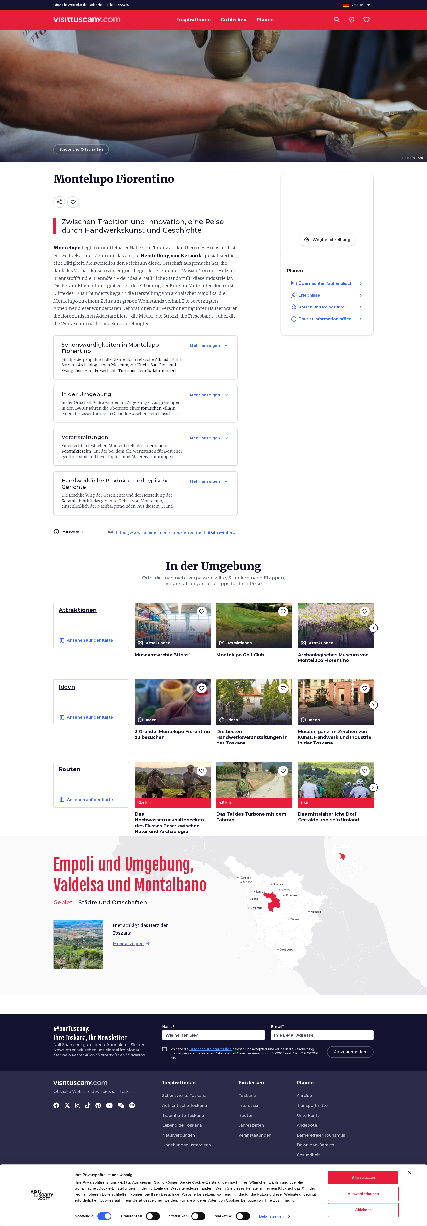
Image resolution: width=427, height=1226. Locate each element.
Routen (245, 1115)
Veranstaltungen (254, 1135)
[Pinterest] (98, 1106)
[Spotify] (132, 1106)
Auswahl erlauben (363, 1194)
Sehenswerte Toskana (184, 1095)
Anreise (304, 1095)
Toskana (247, 1095)
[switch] (153, 1216)
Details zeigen (271, 1216)
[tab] (112, 902)
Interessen (249, 1105)
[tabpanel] (132, 944)
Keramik (70, 500)
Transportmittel (313, 1105)
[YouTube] (109, 1106)
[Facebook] (56, 1106)
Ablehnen (363, 1210)
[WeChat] (121, 1106)
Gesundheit (308, 1155)
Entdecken (251, 1083)
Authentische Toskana (184, 1105)
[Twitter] (67, 1106)
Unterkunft (308, 1115)
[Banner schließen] (409, 1172)
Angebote (307, 1125)
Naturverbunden (178, 1135)
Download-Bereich (315, 1145)
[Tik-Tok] (87, 1106)
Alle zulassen (363, 1177)
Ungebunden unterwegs (186, 1145)
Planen (305, 1083)
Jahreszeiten (251, 1125)
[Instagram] (77, 1106)
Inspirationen (179, 1083)
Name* (168, 1026)
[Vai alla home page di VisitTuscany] (87, 20)
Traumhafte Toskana (183, 1115)
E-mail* (277, 1026)
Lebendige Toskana (182, 1125)
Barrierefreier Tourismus (321, 1135)
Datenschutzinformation (210, 1049)
